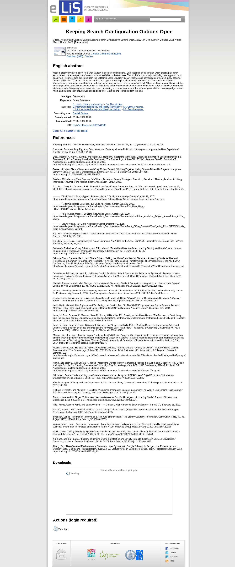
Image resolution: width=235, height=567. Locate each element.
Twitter (173, 553)
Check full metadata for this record (70, 131)
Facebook (174, 548)
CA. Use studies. (114, 104)
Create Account (109, 19)
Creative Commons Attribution (106, 53)
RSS (172, 561)
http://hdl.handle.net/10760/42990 (89, 125)
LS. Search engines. (133, 109)
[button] (55, 528)
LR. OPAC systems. (133, 106)
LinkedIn (174, 557)
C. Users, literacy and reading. (88, 104)
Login (97, 19)
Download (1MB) (75, 56)
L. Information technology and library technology (97, 106)
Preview (89, 56)
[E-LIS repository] (79, 14)
